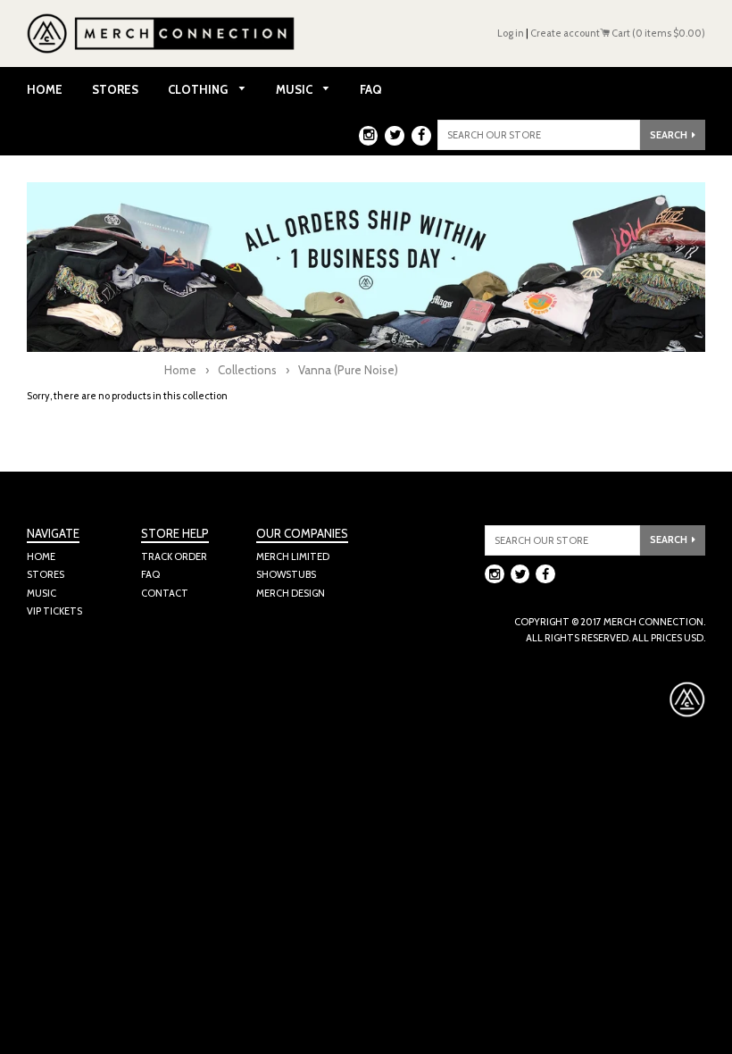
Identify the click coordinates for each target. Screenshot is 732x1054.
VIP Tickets (54, 611)
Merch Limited (292, 556)
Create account (565, 33)
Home (44, 89)
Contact (164, 593)
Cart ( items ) (657, 33)
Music (295, 89)
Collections (247, 370)
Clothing (199, 89)
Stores (115, 89)
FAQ (371, 89)
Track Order (174, 556)
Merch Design (290, 593)
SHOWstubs (286, 574)
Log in (510, 33)
